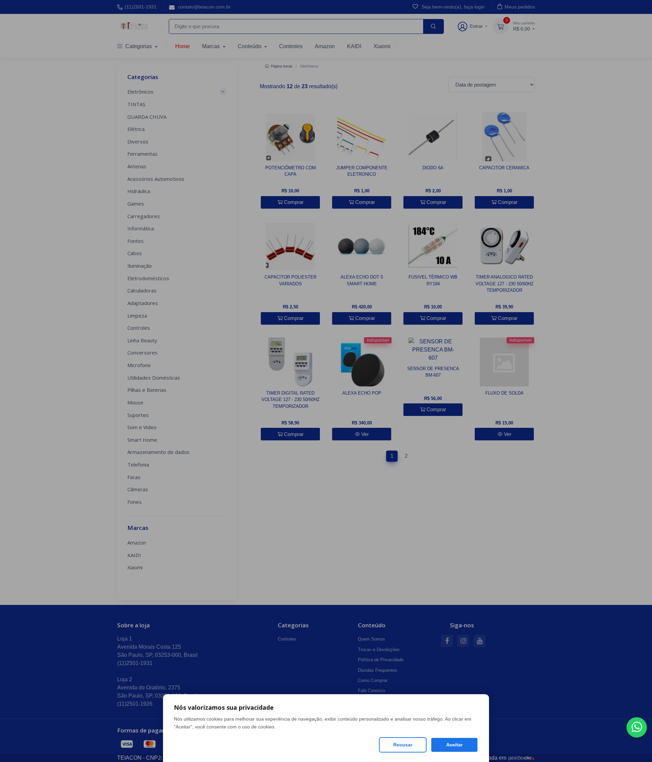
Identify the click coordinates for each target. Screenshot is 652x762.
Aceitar (454, 744)
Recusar (402, 744)
